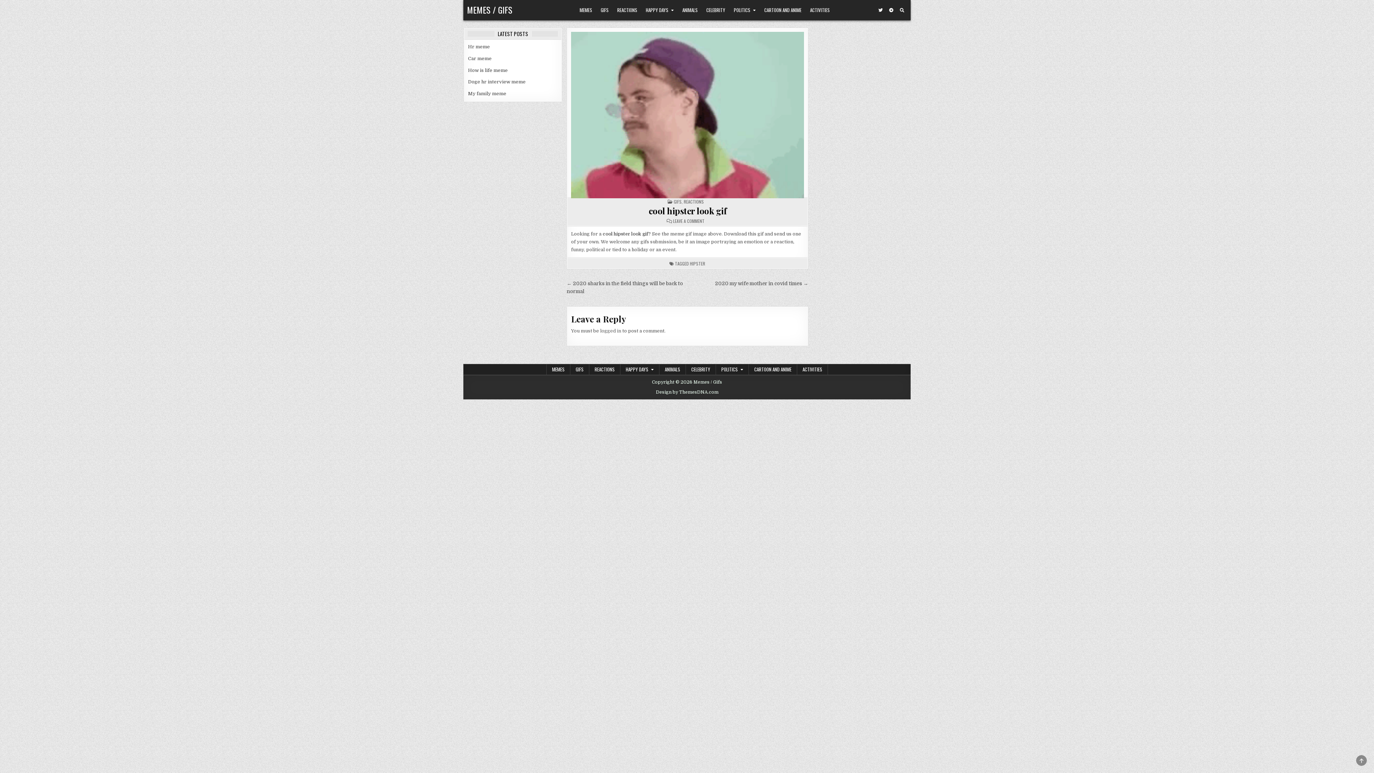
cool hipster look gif (688, 211)
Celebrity (715, 10)
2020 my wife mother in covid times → (761, 283)
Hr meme (479, 46)
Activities (820, 10)
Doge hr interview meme (497, 81)
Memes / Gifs (489, 9)
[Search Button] (902, 10)
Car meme (480, 58)
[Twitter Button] (880, 10)
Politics (742, 10)
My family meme (487, 93)
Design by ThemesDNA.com (687, 392)
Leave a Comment (689, 221)
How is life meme (488, 70)
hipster (697, 264)
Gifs (605, 10)
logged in (610, 331)
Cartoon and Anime (783, 10)
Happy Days (657, 10)
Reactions (627, 10)
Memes (586, 10)
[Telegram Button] (891, 10)
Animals (690, 10)
